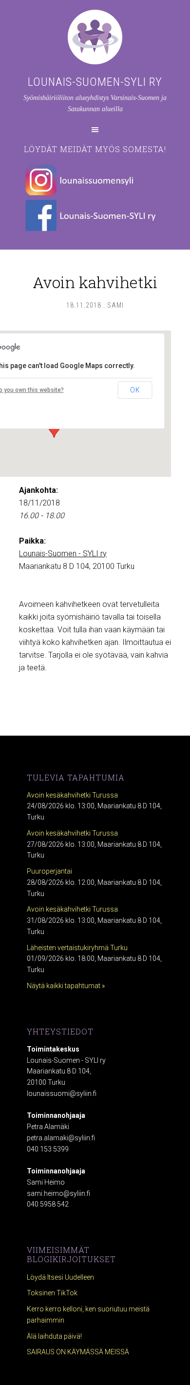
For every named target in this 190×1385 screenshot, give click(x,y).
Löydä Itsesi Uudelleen (60, 1277)
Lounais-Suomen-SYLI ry (95, 82)
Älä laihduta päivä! (54, 1336)
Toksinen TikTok (52, 1293)
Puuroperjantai (49, 871)
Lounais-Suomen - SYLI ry (63, 553)
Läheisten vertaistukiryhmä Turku (77, 948)
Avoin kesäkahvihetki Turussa (72, 795)
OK (135, 390)
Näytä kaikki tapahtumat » (66, 986)
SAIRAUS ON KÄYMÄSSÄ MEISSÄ (78, 1352)
